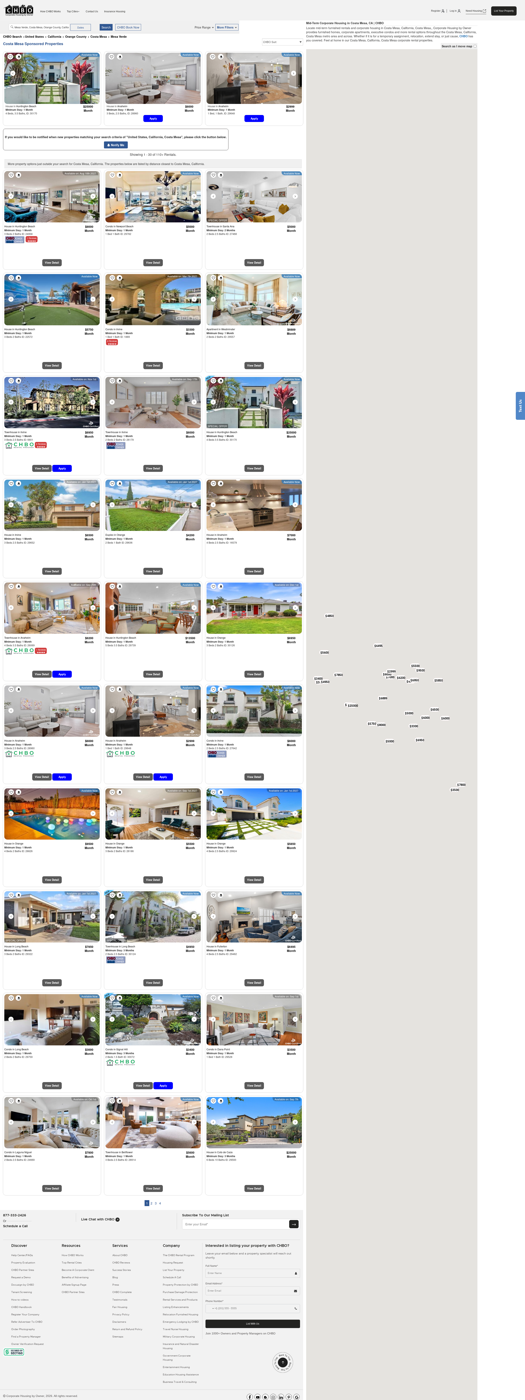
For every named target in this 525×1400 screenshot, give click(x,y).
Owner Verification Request (27, 1344)
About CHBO (120, 1255)
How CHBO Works (50, 11)
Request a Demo (21, 1277)
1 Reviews (32, 238)
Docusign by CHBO (22, 1284)
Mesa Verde (119, 36)
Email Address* (214, 1283)
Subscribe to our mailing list (205, 1215)
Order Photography (23, 1329)
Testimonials (119, 1299)
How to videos (20, 1299)
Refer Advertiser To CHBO (26, 1322)
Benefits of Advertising (75, 1277)
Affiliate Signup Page (74, 1284)
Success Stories (121, 1270)
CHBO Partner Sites (22, 1270)
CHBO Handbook (21, 1307)
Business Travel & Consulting (180, 1382)
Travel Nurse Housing (175, 1329)
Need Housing (474, 10)
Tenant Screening (21, 1292)
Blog (115, 1277)
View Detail (52, 262)
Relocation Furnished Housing (180, 1314)
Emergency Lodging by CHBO (181, 1322)
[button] (381, 725)
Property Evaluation (23, 1262)
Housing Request (173, 1262)
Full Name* (211, 1266)
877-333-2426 (14, 1215)
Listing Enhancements (176, 1307)
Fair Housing (119, 1307)
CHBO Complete (122, 1292)
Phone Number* (214, 1301)
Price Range (203, 27)
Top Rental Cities (72, 1262)
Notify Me (117, 145)
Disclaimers (119, 1322)
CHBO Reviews (121, 1262)
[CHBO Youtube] (258, 1397)
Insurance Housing (114, 11)
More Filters (225, 27)
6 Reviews (112, 341)
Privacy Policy (120, 1314)
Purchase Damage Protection (180, 1292)
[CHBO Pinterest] (289, 1397)
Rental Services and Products (180, 1299)
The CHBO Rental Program (178, 1255)
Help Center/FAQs (22, 1255)
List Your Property (504, 10)
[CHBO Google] (296, 1397)
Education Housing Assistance (181, 1374)
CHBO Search (12, 36)
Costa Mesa (98, 36)
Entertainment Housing (176, 1367)
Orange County (76, 36)
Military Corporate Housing (179, 1336)
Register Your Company (25, 1314)
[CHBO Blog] (265, 1397)
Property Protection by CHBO (180, 1284)
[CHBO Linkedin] (281, 1397)
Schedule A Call (172, 1277)
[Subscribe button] (294, 1224)
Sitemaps (117, 1336)
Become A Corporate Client (78, 1270)
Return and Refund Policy (127, 1329)
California (54, 36)
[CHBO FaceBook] (250, 1397)
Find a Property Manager (26, 1336)
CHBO (463, 36)
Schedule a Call (15, 1226)
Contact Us (92, 11)
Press (115, 1284)
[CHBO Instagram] (273, 1397)
